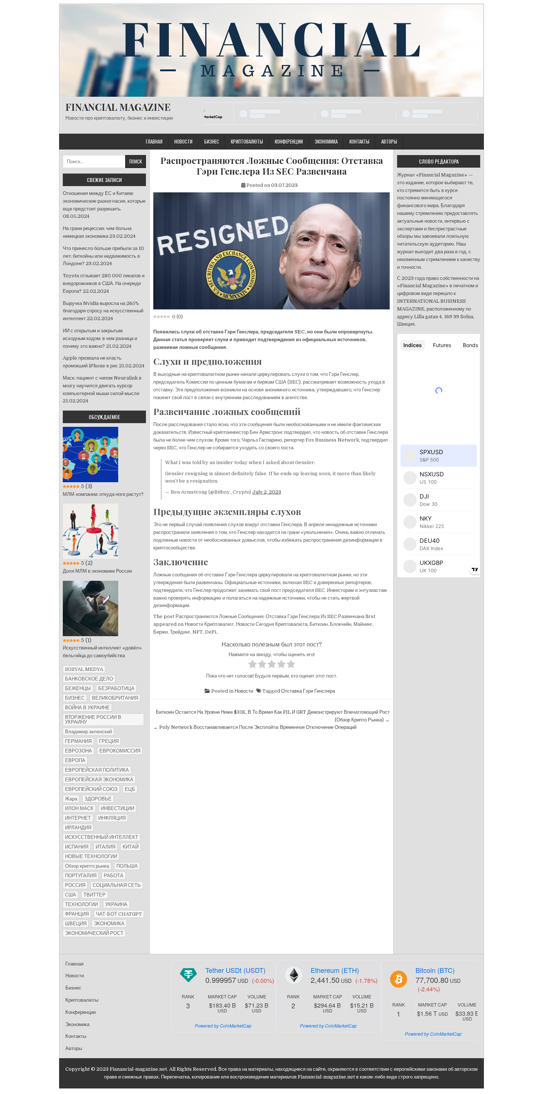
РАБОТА (113, 875)
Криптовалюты (247, 141)
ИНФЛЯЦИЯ (112, 818)
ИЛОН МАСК (79, 808)
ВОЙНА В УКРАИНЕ (87, 707)
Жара (71, 799)
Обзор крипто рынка (87, 866)
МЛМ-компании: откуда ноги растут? (103, 494)
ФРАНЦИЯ (77, 914)
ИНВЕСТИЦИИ (117, 808)
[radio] (252, 665)
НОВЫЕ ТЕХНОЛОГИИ (91, 856)
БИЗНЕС (75, 698)
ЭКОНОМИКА (109, 923)
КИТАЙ (131, 847)
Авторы (389, 141)
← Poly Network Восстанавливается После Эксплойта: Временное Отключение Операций (254, 727)
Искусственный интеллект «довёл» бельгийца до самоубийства (102, 651)
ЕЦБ (130, 789)
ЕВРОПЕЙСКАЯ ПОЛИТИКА (97, 770)
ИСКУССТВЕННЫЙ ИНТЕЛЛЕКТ (101, 837)
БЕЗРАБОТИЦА (116, 688)
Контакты (359, 141)
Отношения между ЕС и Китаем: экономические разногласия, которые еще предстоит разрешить (104, 201)
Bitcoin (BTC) (435, 970)
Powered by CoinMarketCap (223, 1025)
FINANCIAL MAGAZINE (118, 106)
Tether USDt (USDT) (235, 970)
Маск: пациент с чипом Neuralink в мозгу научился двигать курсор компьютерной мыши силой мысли (102, 385)
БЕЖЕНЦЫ (78, 688)
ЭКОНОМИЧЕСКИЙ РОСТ (94, 933)
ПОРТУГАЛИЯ (80, 875)
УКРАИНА (116, 904)
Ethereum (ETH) (335, 970)
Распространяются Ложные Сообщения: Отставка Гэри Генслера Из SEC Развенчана (271, 165)
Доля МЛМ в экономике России (97, 571)
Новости (183, 141)
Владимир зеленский (88, 731)
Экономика (326, 141)
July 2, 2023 (266, 492)
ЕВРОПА (75, 760)
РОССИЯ (75, 885)
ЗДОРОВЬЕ (98, 799)
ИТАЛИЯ (105, 847)
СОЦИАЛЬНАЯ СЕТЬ (117, 885)
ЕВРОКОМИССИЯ (119, 751)
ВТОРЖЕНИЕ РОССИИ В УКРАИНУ (93, 719)
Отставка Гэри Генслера (308, 691)
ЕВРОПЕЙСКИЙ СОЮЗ (91, 789)
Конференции (289, 141)
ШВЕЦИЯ (75, 923)
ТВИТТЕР (94, 895)
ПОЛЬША (127, 866)
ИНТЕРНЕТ (78, 818)
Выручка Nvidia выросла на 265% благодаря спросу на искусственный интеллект (103, 311)
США (70, 895)
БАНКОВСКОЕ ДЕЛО (89, 679)
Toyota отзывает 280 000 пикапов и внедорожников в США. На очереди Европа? (103, 283)
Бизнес (211, 141)
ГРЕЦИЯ (109, 741)
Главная (154, 141)
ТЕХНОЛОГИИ (81, 904)
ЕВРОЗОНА (78, 751)
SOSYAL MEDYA (84, 669)
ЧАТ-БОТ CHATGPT (119, 914)
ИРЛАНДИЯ (78, 827)
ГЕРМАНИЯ (78, 741)
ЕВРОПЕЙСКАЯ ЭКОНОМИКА (99, 779)
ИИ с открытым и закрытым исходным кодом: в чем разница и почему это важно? (100, 338)
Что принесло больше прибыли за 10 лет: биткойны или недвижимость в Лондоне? (103, 256)
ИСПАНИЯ (76, 847)
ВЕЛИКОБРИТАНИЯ (115, 698)
